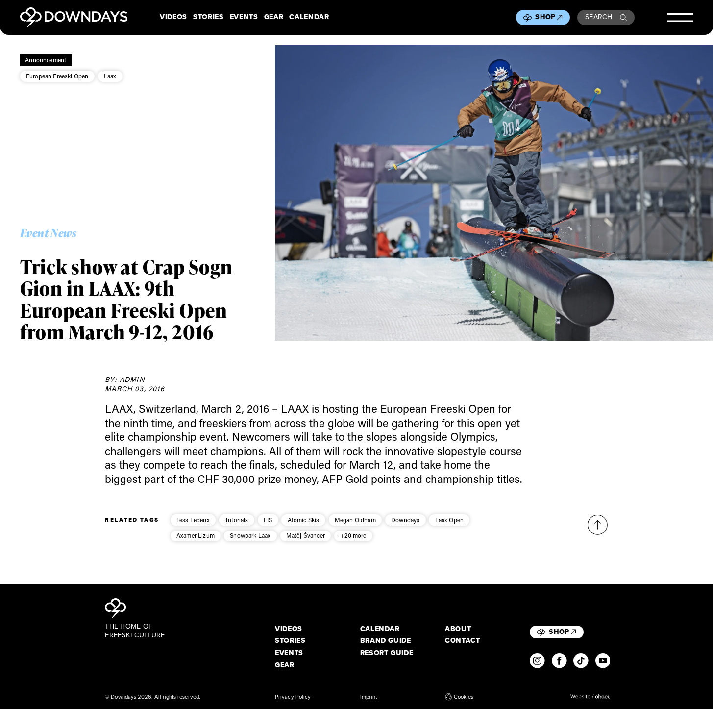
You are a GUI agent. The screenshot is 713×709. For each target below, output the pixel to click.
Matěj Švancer (305, 535)
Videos (173, 17)
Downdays (405, 520)
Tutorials (236, 520)
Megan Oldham (355, 520)
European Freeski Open (57, 76)
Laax (110, 76)
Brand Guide (385, 640)
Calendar (309, 17)
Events (244, 17)
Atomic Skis (304, 520)
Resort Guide (387, 653)
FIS (268, 520)
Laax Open (449, 520)
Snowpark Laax (250, 535)
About (458, 629)
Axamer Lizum (195, 535)
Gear (274, 17)
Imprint (368, 697)
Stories (208, 17)
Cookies (463, 697)
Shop (545, 17)
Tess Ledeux (193, 520)
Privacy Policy (293, 697)
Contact (462, 640)
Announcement (45, 60)
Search (599, 17)
